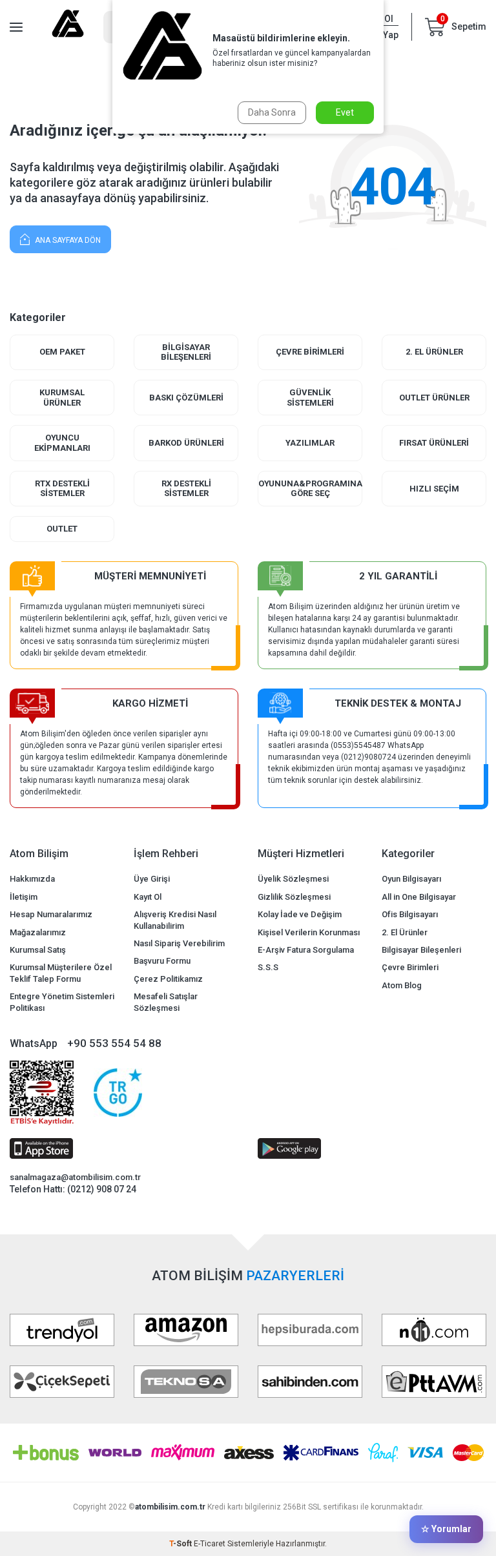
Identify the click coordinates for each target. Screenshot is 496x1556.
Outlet (62, 529)
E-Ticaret (209, 1543)
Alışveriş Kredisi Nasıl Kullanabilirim (175, 919)
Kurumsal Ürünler (62, 398)
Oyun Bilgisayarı (411, 879)
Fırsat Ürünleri (434, 443)
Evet (345, 112)
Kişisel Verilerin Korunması (309, 932)
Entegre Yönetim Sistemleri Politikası (62, 1001)
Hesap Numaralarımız (51, 914)
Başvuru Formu (162, 961)
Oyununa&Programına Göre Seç (310, 489)
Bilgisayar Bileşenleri (186, 352)
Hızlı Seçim (434, 488)
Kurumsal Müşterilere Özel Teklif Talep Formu (61, 972)
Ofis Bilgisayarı (410, 914)
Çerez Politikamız (168, 979)
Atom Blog (402, 985)
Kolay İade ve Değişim (300, 914)
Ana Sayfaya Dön (67, 240)
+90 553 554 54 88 (114, 1043)
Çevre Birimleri (310, 352)
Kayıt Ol (147, 897)
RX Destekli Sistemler (186, 489)
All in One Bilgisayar (419, 897)
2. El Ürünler (434, 352)
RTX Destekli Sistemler (62, 489)
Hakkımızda (32, 879)
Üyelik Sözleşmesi (293, 879)
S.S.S (268, 967)
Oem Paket (62, 352)
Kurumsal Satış (38, 950)
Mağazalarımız (38, 932)
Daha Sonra (272, 112)
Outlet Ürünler (434, 397)
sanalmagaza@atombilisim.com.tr (75, 1177)
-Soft (181, 1543)
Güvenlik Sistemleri (310, 398)
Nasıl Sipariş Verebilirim (179, 943)
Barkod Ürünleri (186, 443)
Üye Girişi (152, 879)
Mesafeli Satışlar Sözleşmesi (166, 1001)
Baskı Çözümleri (186, 397)
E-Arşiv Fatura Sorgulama (306, 950)
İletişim (23, 897)
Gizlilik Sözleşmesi (294, 897)
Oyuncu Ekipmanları (62, 443)
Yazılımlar (310, 443)
